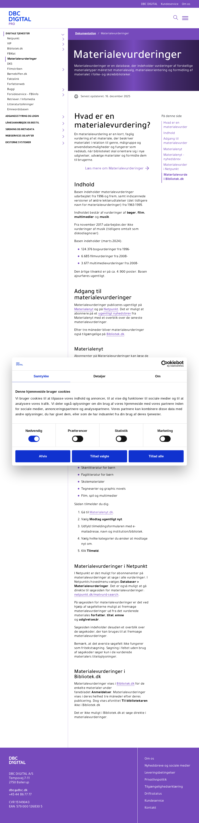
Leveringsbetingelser (160, 773)
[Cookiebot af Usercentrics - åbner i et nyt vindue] (167, 364)
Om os (186, 4)
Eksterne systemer (18, 142)
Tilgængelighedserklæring (164, 787)
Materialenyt (83, 309)
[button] (76, 96)
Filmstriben (14, 69)
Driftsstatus (153, 794)
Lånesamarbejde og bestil (22, 123)
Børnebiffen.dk (17, 74)
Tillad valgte (99, 456)
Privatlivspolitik (156, 780)
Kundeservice (169, 4)
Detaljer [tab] (99, 376)
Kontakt (150, 808)
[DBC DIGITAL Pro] (20, 18)
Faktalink (13, 79)
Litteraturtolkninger (20, 104)
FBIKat (11, 54)
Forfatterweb (16, 84)
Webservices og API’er (19, 136)
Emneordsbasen (18, 109)
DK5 (9, 64)
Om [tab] (158, 376)
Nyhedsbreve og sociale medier (167, 766)
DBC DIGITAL (149, 4)
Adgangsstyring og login (22, 116)
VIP (9, 44)
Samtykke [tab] (41, 376)
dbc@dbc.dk (18, 790)
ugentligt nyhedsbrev (114, 314)
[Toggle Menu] (185, 18)
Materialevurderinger (22, 59)
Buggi (11, 89)
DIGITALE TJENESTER (18, 34)
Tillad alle (156, 456)
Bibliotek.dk (15, 49)
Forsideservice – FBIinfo (22, 94)
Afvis (43, 456)
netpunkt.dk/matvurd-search (96, 595)
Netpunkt (13, 38)
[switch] (77, 439)
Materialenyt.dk (101, 512)
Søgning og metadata (19, 129)
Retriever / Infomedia (21, 99)
